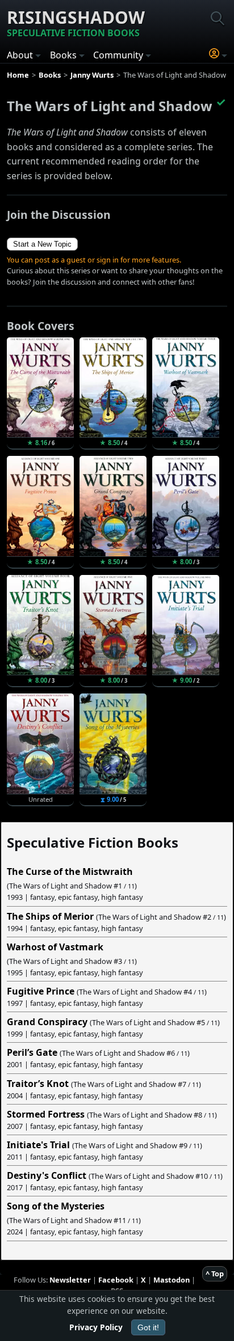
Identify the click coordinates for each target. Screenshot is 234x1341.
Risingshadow (76, 22)
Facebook (115, 1280)
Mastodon (171, 1280)
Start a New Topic (42, 244)
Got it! (148, 1327)
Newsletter (70, 1280)
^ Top (215, 1273)
